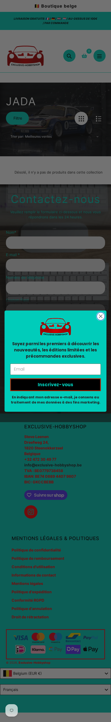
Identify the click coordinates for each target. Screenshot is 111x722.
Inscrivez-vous (55, 384)
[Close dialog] (101, 316)
